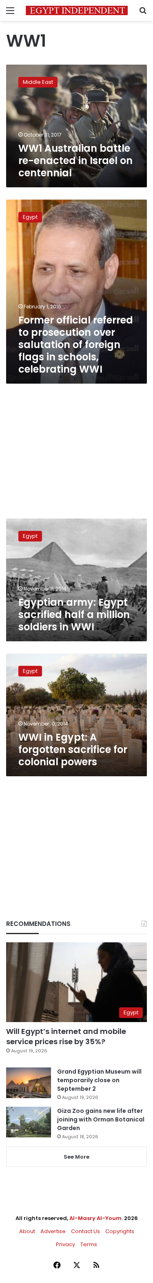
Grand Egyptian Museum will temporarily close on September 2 (99, 1080)
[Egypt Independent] (77, 10)
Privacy (65, 1244)
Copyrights (119, 1231)
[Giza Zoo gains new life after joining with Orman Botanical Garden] (28, 1122)
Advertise (53, 1231)
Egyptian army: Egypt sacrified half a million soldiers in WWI (74, 614)
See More (76, 1157)
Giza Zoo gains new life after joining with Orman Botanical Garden (100, 1119)
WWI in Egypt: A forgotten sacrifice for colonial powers (72, 749)
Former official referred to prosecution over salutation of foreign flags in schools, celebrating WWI (75, 344)
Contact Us (85, 1231)
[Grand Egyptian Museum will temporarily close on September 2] (28, 1082)
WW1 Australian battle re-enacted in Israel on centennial (75, 161)
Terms (88, 1244)
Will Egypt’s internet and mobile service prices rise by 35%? (66, 1036)
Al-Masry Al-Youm (95, 1218)
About (27, 1231)
